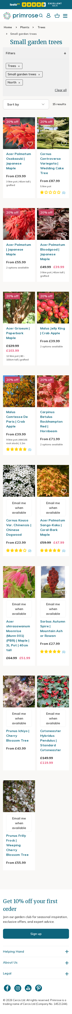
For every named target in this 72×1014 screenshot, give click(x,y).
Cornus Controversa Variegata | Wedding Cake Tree (52, 163)
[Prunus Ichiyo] (19, 673)
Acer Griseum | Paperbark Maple (18, 333)
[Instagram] (18, 988)
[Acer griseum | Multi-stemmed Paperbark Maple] (19, 289)
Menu (66, 17)
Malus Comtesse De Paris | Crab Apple (17, 419)
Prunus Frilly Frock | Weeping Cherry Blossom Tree (17, 845)
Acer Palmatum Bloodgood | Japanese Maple (52, 252)
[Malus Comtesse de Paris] (19, 373)
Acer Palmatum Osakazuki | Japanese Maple (18, 161)
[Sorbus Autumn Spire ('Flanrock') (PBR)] (53, 563)
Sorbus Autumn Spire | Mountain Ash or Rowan (52, 628)
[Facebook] (8, 988)
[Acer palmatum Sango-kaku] (53, 462)
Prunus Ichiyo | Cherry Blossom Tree (17, 735)
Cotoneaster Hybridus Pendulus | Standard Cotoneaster (50, 740)
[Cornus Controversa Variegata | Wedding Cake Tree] (53, 114)
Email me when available (19, 507)
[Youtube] (28, 988)
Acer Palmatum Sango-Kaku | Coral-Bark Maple (52, 527)
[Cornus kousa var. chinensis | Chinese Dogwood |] (19, 462)
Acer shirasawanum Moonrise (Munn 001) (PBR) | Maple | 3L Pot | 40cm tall (18, 635)
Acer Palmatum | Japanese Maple (18, 249)
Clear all (61, 90)
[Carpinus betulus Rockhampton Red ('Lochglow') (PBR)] (53, 373)
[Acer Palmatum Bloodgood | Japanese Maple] (53, 205)
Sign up (36, 934)
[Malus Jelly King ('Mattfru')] (53, 289)
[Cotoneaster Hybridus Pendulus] (53, 673)
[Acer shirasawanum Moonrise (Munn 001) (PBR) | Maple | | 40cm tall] (19, 563)
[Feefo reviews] (36, 4)
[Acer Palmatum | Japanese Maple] (19, 205)
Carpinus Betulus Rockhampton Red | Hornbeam (51, 421)
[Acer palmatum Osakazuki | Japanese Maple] (19, 114)
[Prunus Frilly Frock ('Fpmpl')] (19, 778)
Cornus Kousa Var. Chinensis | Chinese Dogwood (18, 527)
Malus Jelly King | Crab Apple (52, 330)
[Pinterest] (39, 988)
